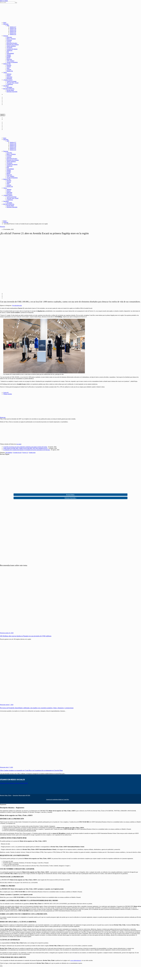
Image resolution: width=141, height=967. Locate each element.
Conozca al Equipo (11, 81)
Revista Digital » (70, 494)
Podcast (9, 75)
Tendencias (9, 50)
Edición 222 (13, 34)
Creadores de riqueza (12, 49)
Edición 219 (13, 30)
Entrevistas (9, 77)
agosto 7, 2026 (9, 704)
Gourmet (9, 69)
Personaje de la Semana (13, 44)
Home (4, 221)
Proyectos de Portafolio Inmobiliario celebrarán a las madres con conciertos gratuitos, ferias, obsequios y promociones (36, 708)
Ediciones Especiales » (70, 498)
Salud (8, 68)
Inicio (4, 22)
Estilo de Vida (7, 63)
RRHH (8, 57)
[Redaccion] (10, 416)
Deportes (9, 65)
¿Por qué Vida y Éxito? (13, 82)
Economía (9, 40)
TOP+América (10, 60)
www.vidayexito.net (75, 960)
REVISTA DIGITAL (8, 88)
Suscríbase (6, 85)
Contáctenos (10, 84)
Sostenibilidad (10, 53)
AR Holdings (8, 452)
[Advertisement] (12, 531)
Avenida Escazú (17, 452)
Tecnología (9, 47)
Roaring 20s (10, 71)
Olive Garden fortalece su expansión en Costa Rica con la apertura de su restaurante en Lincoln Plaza (31, 770)
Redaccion (2, 417)
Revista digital (10, 90)
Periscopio (9, 59)
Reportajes (9, 78)
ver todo (19, 444)
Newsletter (9, 87)
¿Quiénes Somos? (7, 80)
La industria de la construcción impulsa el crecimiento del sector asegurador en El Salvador (26, 449)
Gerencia (9, 41)
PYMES (9, 56)
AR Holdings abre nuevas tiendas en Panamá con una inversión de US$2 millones (25, 636)
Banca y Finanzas (11, 38)
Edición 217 (13, 27)
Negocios (5, 35)
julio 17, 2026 (9, 767)
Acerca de (5, 392)
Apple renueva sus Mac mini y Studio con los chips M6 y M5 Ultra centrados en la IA (25, 448)
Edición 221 (13, 32)
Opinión (9, 55)
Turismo (9, 66)
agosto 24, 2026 (9, 633)
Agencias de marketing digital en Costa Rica (57, 799)
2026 (8, 25)
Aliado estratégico (11, 46)
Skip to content (4, 0)
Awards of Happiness (12, 62)
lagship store (32, 452)
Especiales (9, 37)
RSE (8, 52)
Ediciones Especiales (12, 91)
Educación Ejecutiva (12, 43)
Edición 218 (13, 28)
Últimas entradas (7, 394)
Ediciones (5, 24)
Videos (5, 72)
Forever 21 (25, 452)
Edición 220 (13, 31)
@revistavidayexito (17, 305)
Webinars (9, 74)
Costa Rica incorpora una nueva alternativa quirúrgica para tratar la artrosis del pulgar (25, 447)
